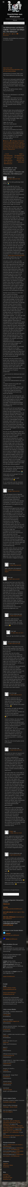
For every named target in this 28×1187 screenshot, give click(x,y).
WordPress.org (7, 1179)
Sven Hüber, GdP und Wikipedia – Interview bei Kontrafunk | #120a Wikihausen (12, 1122)
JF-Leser (17, 142)
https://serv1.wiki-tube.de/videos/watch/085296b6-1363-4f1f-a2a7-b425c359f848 (13, 69)
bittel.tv (5, 1049)
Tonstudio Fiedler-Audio (9, 1102)
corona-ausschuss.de (8, 1055)
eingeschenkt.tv (7, 1063)
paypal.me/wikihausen (9, 976)
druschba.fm (6, 1076)
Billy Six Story (21, 140)
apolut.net (5, 1042)
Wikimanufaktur (15, 147)
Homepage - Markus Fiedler (10, 1107)
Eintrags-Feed (6, 1176)
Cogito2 (13, 142)
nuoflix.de (5, 1070)
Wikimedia (21, 147)
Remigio (11, 831)
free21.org (5, 1036)
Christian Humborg (7, 142)
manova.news (6, 1029)
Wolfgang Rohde (11, 149)
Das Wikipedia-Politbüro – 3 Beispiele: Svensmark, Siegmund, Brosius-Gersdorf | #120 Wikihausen (13, 1127)
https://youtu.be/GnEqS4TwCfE (16, 255)
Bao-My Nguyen (14, 140)
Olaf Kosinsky (12, 146)
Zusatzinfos (6, 1167)
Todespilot (9, 147)
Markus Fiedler (18, 145)
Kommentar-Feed (7, 1177)
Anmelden (5, 1174)
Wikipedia (5, 149)
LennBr (19, 143)
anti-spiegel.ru (7, 1015)
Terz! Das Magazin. (8, 1112)
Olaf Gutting (5, 146)
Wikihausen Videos (8, 1165)
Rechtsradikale (18, 146)
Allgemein (7, 140)
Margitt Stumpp (10, 145)
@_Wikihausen (11, 939)
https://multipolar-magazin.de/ (11, 1021)
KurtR (16, 143)
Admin (14, 33)
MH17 (23, 145)
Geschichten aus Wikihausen (17, 1183)
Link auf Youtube (7, 1083)
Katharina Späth (11, 143)
